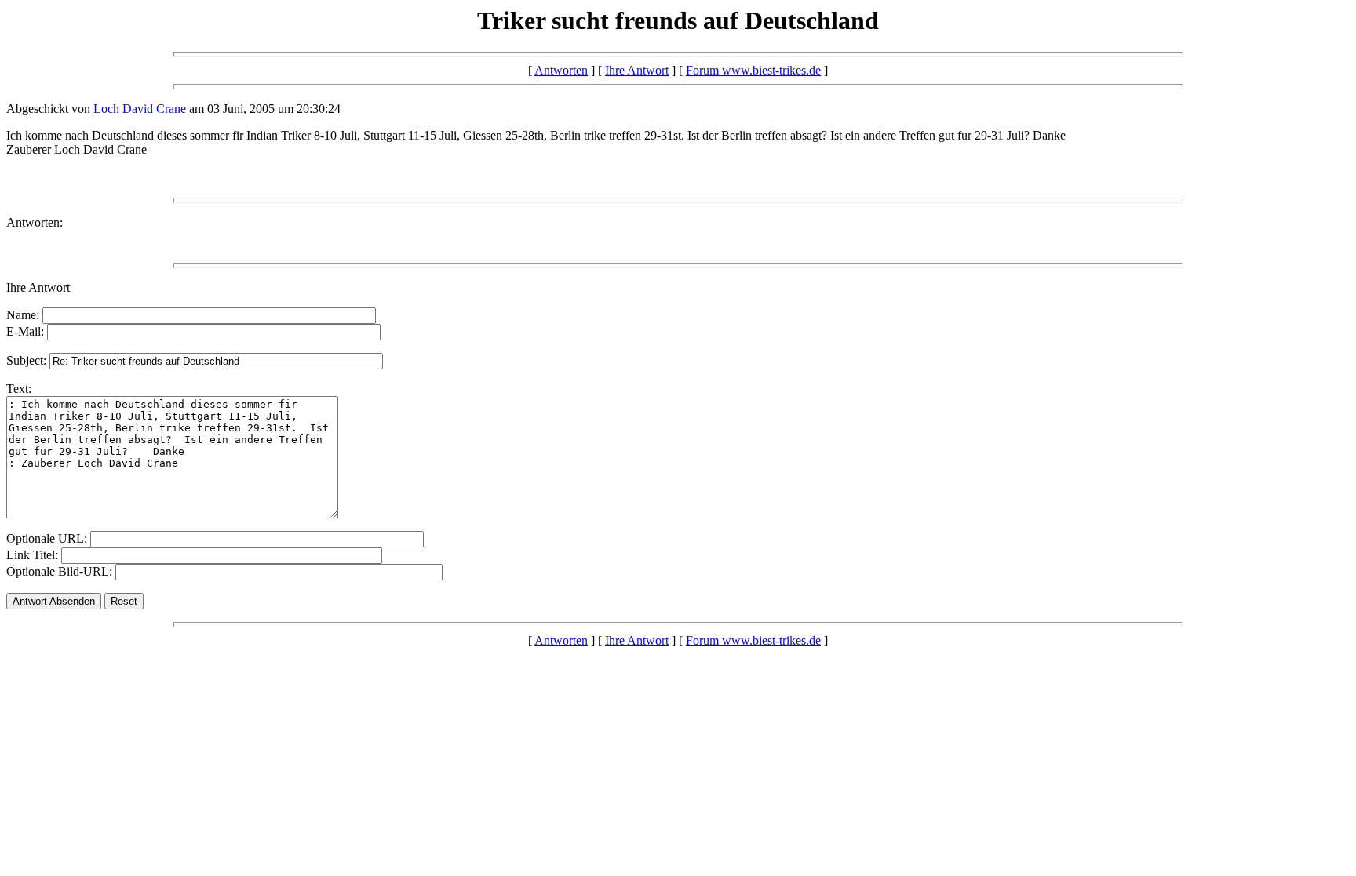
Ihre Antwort (637, 70)
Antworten (561, 70)
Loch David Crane (141, 108)
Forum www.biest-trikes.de (753, 70)
